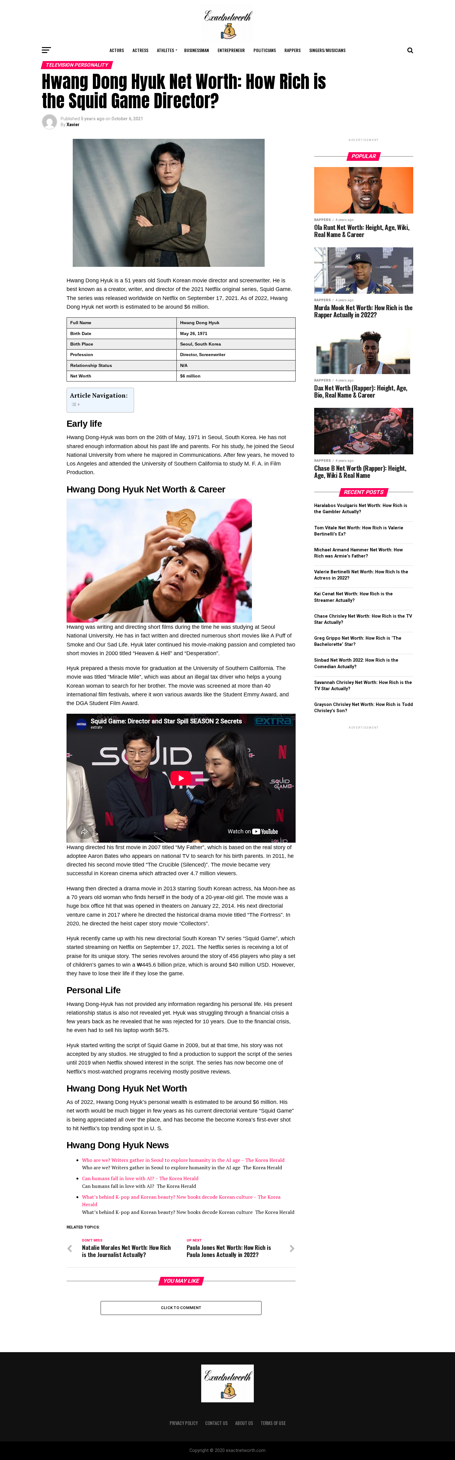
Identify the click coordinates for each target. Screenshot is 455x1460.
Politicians (265, 50)
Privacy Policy (184, 1423)
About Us (244, 1423)
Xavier (73, 124)
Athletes (165, 50)
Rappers (292, 50)
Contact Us (216, 1423)
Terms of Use (273, 1423)
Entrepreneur (231, 50)
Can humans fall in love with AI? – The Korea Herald (140, 1178)
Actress (140, 50)
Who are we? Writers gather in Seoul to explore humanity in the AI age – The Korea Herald (183, 1160)
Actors (117, 50)
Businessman (196, 50)
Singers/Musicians (327, 50)
